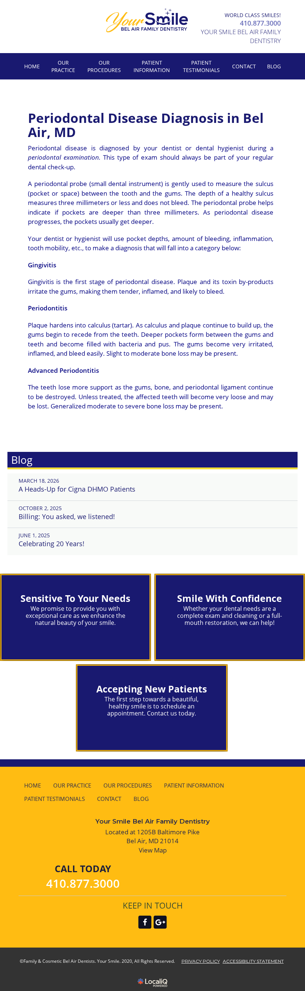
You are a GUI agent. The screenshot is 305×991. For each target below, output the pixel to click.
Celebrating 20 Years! (51, 543)
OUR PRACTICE (63, 66)
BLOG (274, 66)
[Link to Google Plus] (160, 922)
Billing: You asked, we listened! (67, 516)
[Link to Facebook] (144, 922)
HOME (32, 66)
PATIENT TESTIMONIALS (201, 66)
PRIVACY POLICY (201, 961)
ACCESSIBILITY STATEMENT (253, 961)
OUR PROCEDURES (104, 66)
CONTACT (244, 66)
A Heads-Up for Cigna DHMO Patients (77, 489)
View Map (153, 850)
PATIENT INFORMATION (152, 66)
